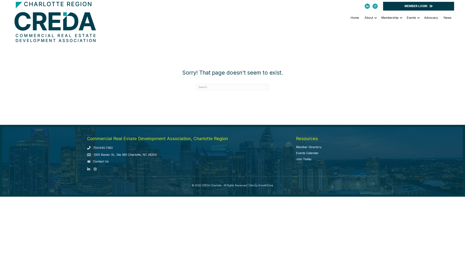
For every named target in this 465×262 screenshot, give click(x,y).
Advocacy (431, 17)
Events (411, 17)
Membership (390, 17)
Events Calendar (307, 153)
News (447, 17)
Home (355, 17)
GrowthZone (265, 185)
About (369, 17)
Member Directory (309, 147)
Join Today (304, 159)
